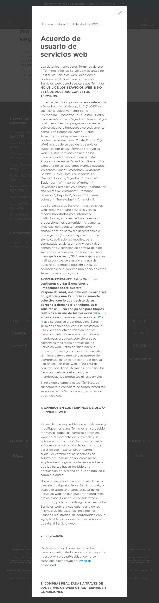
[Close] (120, 13)
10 (99, 317)
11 (42, 321)
